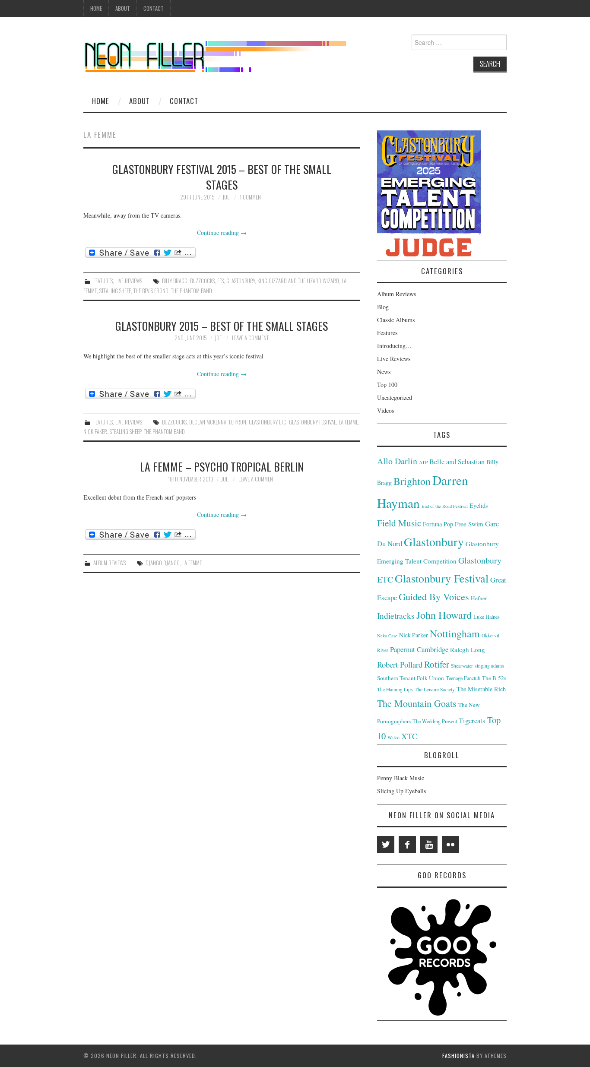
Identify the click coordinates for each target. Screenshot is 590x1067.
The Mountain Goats (417, 703)
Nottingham (455, 633)
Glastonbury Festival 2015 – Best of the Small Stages (221, 177)
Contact (153, 8)
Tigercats (472, 720)
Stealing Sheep (115, 291)
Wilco (393, 737)
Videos (385, 410)
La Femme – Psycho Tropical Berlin (222, 466)
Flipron (237, 422)
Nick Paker (95, 431)
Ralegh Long (467, 649)
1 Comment (251, 197)
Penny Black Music (400, 778)
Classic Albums (396, 320)
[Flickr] (450, 844)
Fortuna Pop (438, 524)
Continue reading (222, 232)
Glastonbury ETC (267, 422)
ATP (423, 462)
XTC (409, 736)
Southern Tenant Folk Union (410, 678)
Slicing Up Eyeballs (401, 791)
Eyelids (478, 505)
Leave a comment (250, 338)
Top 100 (387, 384)
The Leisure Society (435, 689)
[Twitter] (385, 844)
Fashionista (458, 1055)
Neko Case (387, 636)
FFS (220, 281)
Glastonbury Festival (312, 422)
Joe (225, 197)
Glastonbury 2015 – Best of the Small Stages (221, 325)
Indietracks (396, 615)
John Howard (444, 615)
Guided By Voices (434, 596)
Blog (383, 307)
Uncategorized (394, 397)
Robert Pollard (399, 664)
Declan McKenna (207, 422)
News (383, 371)
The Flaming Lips (395, 689)
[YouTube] (429, 844)
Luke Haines (486, 616)
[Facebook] (407, 844)
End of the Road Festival (445, 506)
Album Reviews (109, 563)
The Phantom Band (191, 291)
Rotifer (436, 664)
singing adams (489, 665)
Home (96, 8)
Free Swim (469, 523)
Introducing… (394, 346)
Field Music (399, 523)
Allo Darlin (397, 461)
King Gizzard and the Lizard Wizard (298, 281)
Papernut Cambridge (419, 649)
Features (103, 281)
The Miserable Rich (481, 689)
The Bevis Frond (150, 291)
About (122, 8)
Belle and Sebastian (457, 461)
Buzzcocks (202, 281)
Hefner (479, 598)
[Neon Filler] (214, 53)
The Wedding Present (434, 721)
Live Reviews (128, 281)
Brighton (412, 481)
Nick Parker (413, 635)
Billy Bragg (174, 281)
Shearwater (462, 665)
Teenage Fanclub (463, 677)
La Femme (348, 422)
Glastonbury (240, 281)
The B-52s (494, 678)
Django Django (163, 563)
